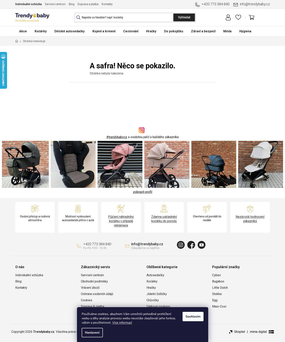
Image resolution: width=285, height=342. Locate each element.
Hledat (184, 17)
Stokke (217, 294)
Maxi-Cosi (219, 306)
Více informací (122, 322)
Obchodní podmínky (94, 281)
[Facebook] (191, 245)
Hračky (151, 288)
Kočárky (152, 281)
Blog (71, 4)
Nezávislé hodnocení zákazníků (250, 219)
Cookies (86, 300)
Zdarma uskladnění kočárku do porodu (164, 219)
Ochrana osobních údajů (97, 294)
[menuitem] (23, 31)
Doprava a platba (88, 4)
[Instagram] (181, 245)
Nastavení (92, 332)
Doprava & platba (92, 306)
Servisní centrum (55, 4)
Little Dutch (220, 288)
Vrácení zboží (90, 288)
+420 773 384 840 (216, 4)
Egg (214, 300)
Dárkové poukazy (158, 306)
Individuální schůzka (28, 4)
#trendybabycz (116, 137)
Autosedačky (155, 275)
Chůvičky (153, 300)
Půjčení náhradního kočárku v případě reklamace (121, 221)
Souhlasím (193, 316)
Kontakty (107, 4)
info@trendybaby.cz (255, 4)
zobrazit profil (142, 192)
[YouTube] (201, 245)
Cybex (216, 275)
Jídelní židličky (157, 294)
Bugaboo (218, 281)
